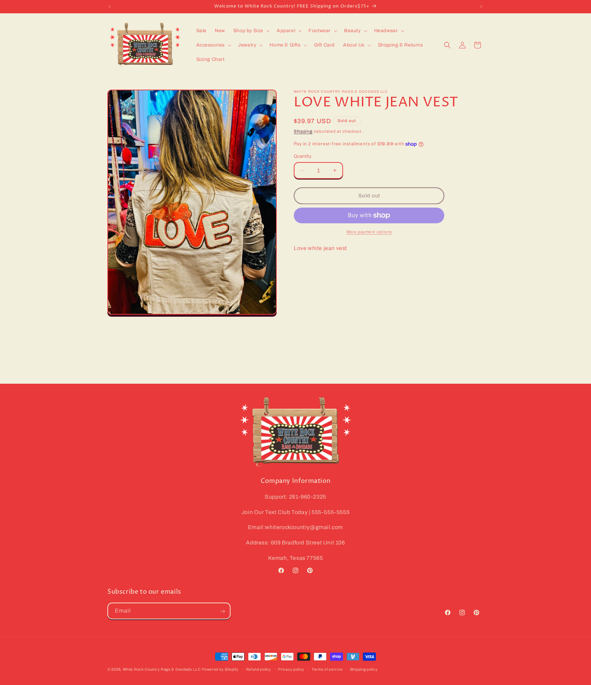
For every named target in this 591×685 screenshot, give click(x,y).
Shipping (303, 131)
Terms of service (327, 669)
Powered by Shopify (220, 669)
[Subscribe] (222, 611)
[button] (251, 31)
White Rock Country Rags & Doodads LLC (162, 669)
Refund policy (258, 669)
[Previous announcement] (109, 6)
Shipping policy (364, 669)
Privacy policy (291, 669)
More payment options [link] (369, 231)
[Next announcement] (481, 6)
